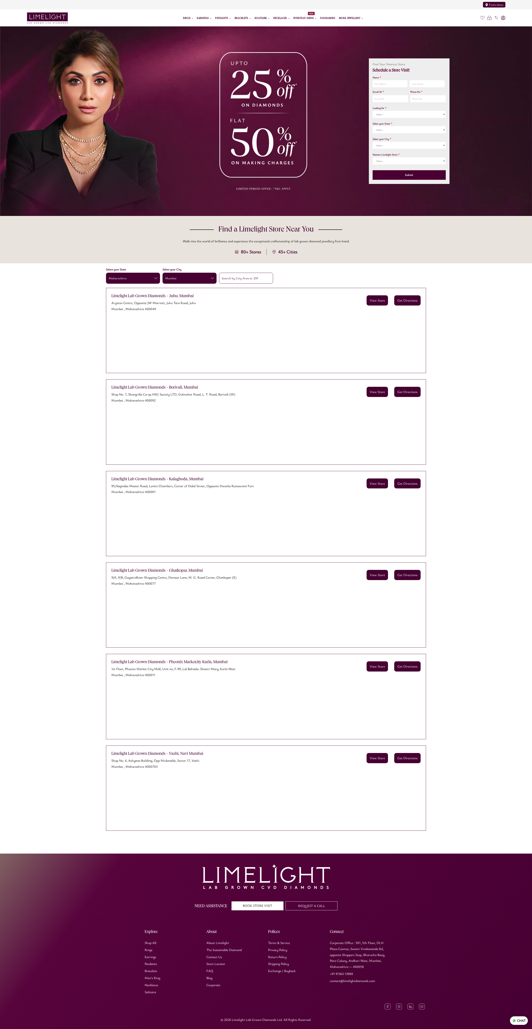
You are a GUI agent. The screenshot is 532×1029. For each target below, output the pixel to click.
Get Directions (407, 300)
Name (377, 77)
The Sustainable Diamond (224, 950)
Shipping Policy (278, 963)
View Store (377, 300)
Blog (209, 978)
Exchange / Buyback (282, 971)
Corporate (213, 985)
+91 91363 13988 (341, 973)
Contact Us (214, 957)
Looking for (379, 108)
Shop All (150, 942)
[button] (489, 18)
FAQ (209, 971)
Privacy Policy (277, 950)
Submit (409, 175)
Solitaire (150, 992)
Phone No (416, 91)
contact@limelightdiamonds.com (352, 980)
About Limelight (217, 942)
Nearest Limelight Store (386, 154)
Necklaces (151, 985)
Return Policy (277, 957)
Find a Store (496, 5)
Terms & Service (279, 942)
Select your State (382, 123)
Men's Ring (152, 978)
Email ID (378, 91)
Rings (148, 950)
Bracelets (151, 971)
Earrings (150, 957)
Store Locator (215, 963)
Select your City (382, 138)
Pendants (151, 963)
